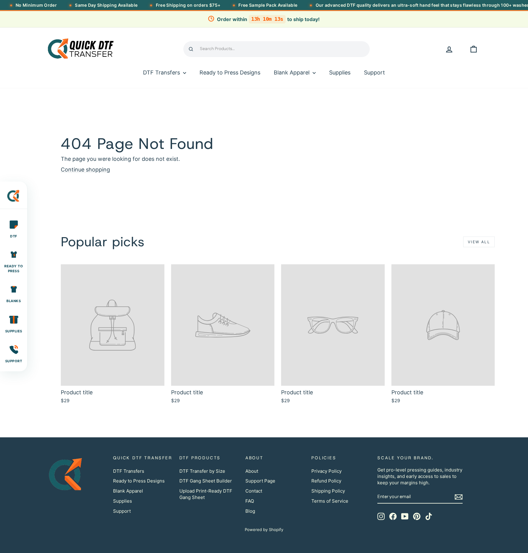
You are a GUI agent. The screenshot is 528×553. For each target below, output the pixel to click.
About (251, 471)
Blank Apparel (292, 72)
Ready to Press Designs (230, 72)
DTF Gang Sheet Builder (205, 481)
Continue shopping (85, 169)
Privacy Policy (326, 471)
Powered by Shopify (264, 529)
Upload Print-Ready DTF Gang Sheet (205, 494)
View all (479, 242)
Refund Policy (326, 481)
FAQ (249, 501)
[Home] (13, 198)
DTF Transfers (162, 72)
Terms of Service (329, 501)
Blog (250, 511)
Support (374, 72)
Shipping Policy (328, 491)
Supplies (339, 72)
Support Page (260, 481)
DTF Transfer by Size (202, 471)
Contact (253, 491)
